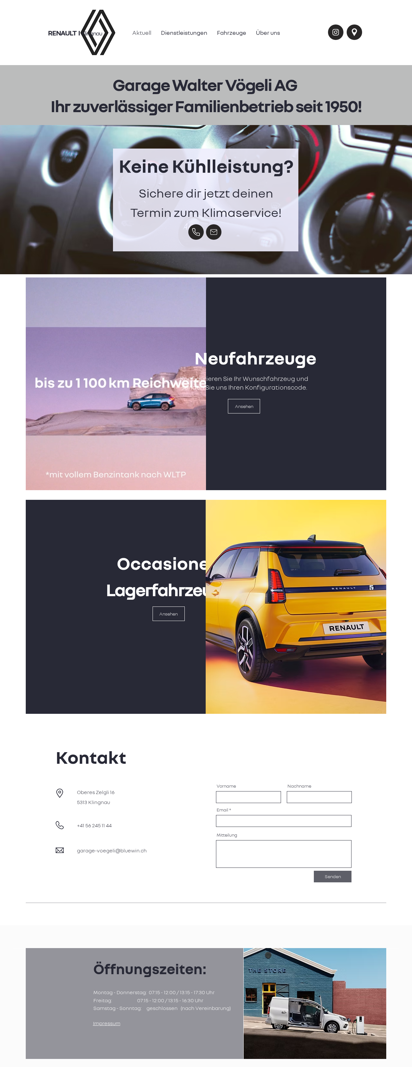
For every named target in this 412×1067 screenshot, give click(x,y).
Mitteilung (227, 835)
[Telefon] (196, 232)
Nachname (299, 786)
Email (222, 810)
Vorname (226, 786)
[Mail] (213, 232)
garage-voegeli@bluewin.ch (112, 850)
